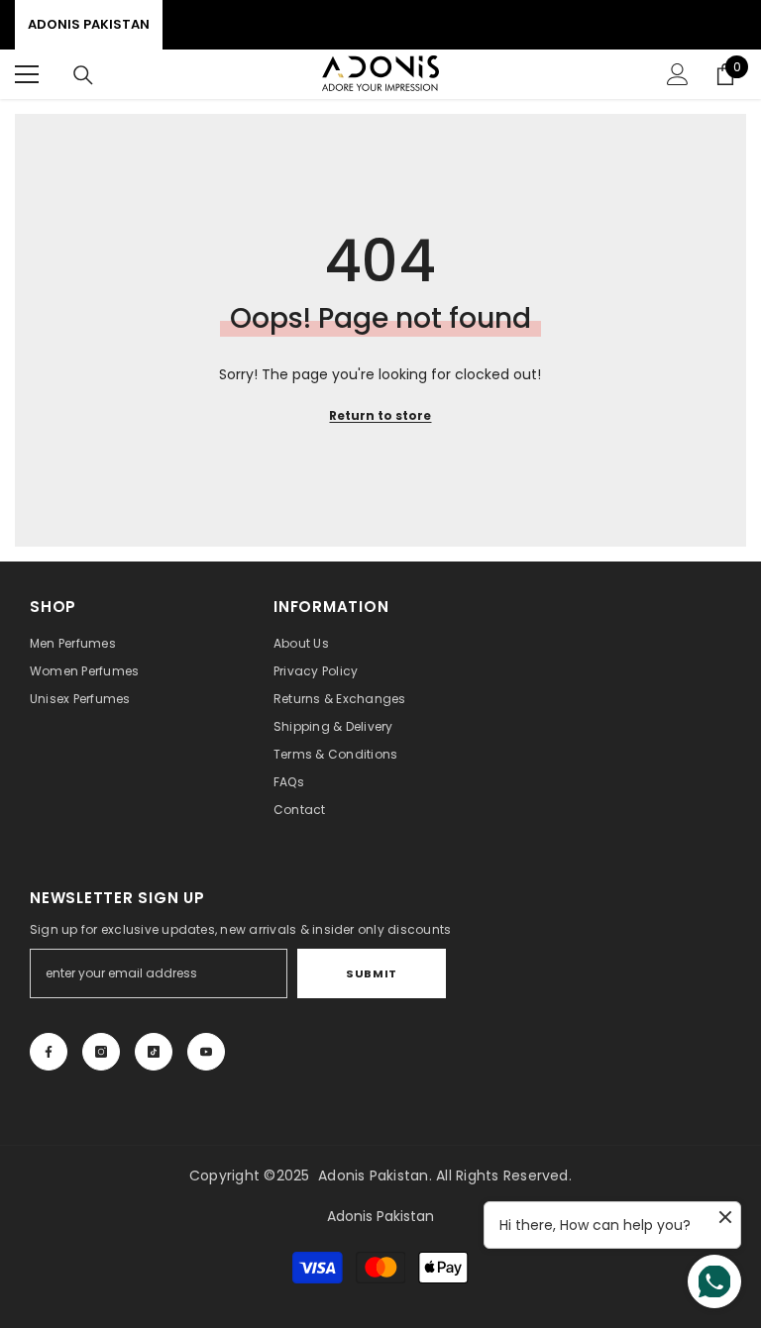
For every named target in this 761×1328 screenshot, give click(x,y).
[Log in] (678, 74)
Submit (371, 973)
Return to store (380, 415)
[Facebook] (48, 1052)
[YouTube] (206, 1052)
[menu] (27, 74)
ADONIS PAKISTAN (89, 24)
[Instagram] (101, 1052)
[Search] (83, 75)
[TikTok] (153, 1052)
